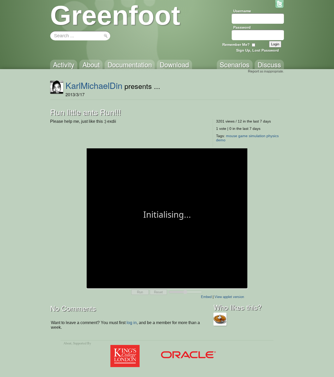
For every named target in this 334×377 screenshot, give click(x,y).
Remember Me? (236, 44)
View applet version (229, 297)
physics (272, 136)
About (67, 343)
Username (242, 11)
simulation (257, 136)
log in (132, 322)
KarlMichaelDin (93, 85)
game (243, 136)
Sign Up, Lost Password (257, 50)
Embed (206, 297)
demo (220, 140)
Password (242, 27)
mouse (231, 136)
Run (140, 292)
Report (253, 71)
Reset (158, 292)
